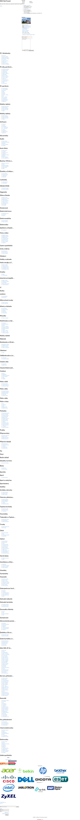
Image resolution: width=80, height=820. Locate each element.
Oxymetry (4, 629)
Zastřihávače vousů (5, 269)
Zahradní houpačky (5, 188)
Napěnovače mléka (5, 437)
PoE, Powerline (4, 655)
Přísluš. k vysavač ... (5, 581)
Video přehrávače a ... (5, 503)
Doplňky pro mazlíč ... (5, 281)
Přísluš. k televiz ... (5, 501)
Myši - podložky (4, 96)
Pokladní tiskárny (5, 419)
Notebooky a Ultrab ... (5, 58)
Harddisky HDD (4, 72)
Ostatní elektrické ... (5, 200)
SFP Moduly (4, 665)
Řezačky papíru (4, 711)
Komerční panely (5, 239)
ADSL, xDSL (4, 650)
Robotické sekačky (5, 462)
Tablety (3, 110)
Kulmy (3, 405)
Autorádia (4, 151)
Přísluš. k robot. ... (5, 580)
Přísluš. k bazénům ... (5, 166)
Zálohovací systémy (5, 694)
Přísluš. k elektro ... (5, 221)
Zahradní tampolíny (5, 189)
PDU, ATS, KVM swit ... (6, 654)
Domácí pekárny (5, 541)
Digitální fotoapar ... (5, 235)
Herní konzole (4, 721)
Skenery (3, 325)
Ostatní (3, 129)
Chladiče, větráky (5, 70)
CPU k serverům (5, 678)
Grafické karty (4, 71)
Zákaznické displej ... (5, 427)
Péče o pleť (4, 394)
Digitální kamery (5, 237)
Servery (3, 691)
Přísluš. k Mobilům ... (5, 108)
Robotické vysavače (5, 583)
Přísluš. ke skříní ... (5, 75)
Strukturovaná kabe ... (6, 667)
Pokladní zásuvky (5, 420)
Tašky (3, 614)
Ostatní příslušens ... (5, 680)
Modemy (3, 92)
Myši (3, 95)
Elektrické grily (4, 542)
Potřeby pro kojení (5, 385)
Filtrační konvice (5, 443)
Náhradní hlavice (5, 643)
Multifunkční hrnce (5, 213)
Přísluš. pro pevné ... (5, 76)
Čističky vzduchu (5, 174)
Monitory (3, 93)
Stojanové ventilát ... (5, 566)
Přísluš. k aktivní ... (5, 656)
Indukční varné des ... (5, 558)
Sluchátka (3, 145)
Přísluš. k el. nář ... (5, 201)
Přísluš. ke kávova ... (5, 438)
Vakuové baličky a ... (5, 551)
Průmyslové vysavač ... (6, 582)
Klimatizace (4, 564)
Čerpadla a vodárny (5, 604)
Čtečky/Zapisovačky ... (6, 413)
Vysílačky (3, 378)
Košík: (1, 808)
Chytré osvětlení (5, 492)
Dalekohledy (4, 374)
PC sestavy (4, 59)
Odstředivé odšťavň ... (6, 358)
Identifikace (4, 703)
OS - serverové (4, 128)
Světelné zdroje (4, 493)
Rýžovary (3, 215)
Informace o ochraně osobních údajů (28, 34)
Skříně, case (4, 78)
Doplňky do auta (5, 152)
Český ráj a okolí (8, 759)
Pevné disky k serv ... (5, 681)
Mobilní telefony (5, 107)
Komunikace (4, 704)
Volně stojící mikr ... (5, 303)
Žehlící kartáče (4, 406)
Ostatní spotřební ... (5, 748)
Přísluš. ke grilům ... (5, 253)
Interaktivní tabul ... (5, 238)
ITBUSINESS (28, 5)
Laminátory (4, 705)
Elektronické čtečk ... (5, 57)
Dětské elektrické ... (5, 640)
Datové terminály (5, 414)
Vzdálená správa (5, 131)
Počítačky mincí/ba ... (5, 418)
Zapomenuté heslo (5, 813)
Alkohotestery (4, 150)
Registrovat (7, 812)
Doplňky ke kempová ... (6, 375)
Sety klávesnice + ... (5, 99)
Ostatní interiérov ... (5, 284)
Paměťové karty (4, 749)
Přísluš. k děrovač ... (5, 709)
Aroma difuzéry (4, 173)
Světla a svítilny (4, 494)
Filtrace (3, 164)
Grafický (3, 125)
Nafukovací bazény (5, 165)
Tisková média (4, 715)
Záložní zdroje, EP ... (5, 695)
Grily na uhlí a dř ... (5, 252)
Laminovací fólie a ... (5, 706)
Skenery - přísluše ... (5, 326)
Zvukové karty (4, 83)
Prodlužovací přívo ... (5, 202)
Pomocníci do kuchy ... (6, 548)
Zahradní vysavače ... (5, 606)
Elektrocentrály (4, 197)
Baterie (3, 742)
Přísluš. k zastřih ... (5, 265)
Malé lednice (4, 297)
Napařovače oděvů (5, 634)
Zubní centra (4, 645)
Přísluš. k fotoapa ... (5, 240)
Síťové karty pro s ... (5, 692)
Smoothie (3, 310)
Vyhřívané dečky (5, 395)
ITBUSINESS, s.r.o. (3, 802)
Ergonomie (4, 701)
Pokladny (3, 421)
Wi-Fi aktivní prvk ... (5, 670)
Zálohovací (4, 132)
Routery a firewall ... (5, 663)
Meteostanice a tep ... (6, 283)
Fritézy (3, 543)
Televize (3, 502)
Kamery (3, 651)
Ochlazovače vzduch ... (6, 565)
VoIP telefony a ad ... (5, 716)
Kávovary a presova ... (5, 435)
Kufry (3, 612)
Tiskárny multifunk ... (5, 332)
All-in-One (4, 55)
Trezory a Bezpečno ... (6, 593)
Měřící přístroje (4, 199)
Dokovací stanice (5, 56)
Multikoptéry (4, 732)
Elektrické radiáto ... (5, 509)
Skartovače (4, 713)
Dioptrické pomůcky (5, 624)
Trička (3, 352)
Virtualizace (4, 130)
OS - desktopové (5, 127)
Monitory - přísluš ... (5, 94)
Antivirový (4, 124)
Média (3, 91)
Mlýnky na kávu (4, 436)
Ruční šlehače (4, 308)
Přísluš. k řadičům (5, 682)
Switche (3, 668)
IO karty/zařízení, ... (5, 89)
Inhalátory (4, 626)
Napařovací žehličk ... (5, 635)
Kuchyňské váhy (5, 546)
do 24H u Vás (26, 8)
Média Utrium (4, 679)
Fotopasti (3, 591)
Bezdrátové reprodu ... (6, 142)
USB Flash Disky (5, 100)
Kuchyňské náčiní (5, 544)
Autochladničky (4, 296)
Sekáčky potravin (5, 309)
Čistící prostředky (5, 532)
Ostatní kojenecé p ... (5, 384)
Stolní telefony (4, 714)
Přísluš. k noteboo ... (5, 60)
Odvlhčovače (4, 175)
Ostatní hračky (4, 275)
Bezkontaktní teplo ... (5, 519)
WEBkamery (4, 101)
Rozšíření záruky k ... (5, 324)
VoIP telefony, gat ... (5, 669)
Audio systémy (4, 141)
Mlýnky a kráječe (5, 547)
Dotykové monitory (5, 415)
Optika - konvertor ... (5, 653)
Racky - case (4, 685)
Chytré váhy (4, 363)
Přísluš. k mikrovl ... (5, 302)
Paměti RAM (4, 74)
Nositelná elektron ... (5, 733)
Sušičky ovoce (4, 549)
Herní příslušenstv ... (5, 722)
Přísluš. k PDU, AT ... (5, 657)
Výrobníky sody (4, 448)
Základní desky (4, 81)
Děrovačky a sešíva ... (5, 700)
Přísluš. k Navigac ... (5, 156)
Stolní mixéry (4, 311)
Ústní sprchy (4, 644)
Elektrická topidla (5, 508)
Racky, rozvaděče (5, 661)
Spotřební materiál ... (5, 327)
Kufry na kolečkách (5, 613)
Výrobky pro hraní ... (5, 736)
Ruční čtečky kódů (5, 422)
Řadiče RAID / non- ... (5, 687)
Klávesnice (4, 90)
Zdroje (3, 82)
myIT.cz (1, 803)
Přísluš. (3, 734)
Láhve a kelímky (4, 376)
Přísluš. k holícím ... (5, 264)
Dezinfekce (4, 623)
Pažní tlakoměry (5, 520)
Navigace (3, 155)
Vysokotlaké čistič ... (5, 605)
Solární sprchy (4, 167)
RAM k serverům (5, 688)
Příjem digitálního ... (5, 500)
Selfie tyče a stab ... (5, 109)
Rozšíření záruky (5, 664)
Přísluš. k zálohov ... (5, 683)
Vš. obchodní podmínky (26, 33)
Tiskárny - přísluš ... (5, 330)
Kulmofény (4, 404)
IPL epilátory (4, 230)
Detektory (4, 590)
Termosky (4, 445)
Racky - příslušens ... (5, 686)
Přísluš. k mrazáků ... (5, 317)
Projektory (4, 242)
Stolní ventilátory (5, 567)
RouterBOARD (4, 662)
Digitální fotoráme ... (5, 236)
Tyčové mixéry (4, 312)
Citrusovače (4, 357)
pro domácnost (4, 735)
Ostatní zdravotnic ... (5, 628)
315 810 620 (26, 24)
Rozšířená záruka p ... (5, 712)
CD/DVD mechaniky (5, 69)
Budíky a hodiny (4, 280)
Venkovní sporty (5, 477)
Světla (3, 377)
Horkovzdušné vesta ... (6, 526)
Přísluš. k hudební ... (5, 144)
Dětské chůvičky (5, 383)
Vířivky (3, 168)
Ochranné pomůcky (5, 627)
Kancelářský (4, 126)
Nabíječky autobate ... (5, 154)
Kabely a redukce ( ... (5, 73)
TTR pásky (4, 426)
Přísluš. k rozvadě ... (5, 658)
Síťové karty (4, 666)
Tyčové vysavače (5, 585)
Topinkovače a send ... (6, 550)
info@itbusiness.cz (28, 25)
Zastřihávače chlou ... (5, 266)
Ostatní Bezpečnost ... (6, 592)
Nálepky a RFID (4, 417)
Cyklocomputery (5, 181)
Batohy (3, 373)
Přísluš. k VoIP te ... (5, 710)
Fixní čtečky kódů (5, 416)
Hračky (3, 274)
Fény (3, 403)
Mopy (3, 533)
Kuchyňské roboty (5, 545)
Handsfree (4, 153)
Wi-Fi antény (4, 671)
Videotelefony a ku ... (5, 594)
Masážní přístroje (5, 393)
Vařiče (3, 559)
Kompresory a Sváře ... (6, 198)
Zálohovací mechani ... (5, 693)
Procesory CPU (4, 77)
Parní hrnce (4, 214)
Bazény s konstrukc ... (5, 163)
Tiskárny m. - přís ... (5, 331)
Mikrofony (4, 747)
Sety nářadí (4, 205)
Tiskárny (3, 329)
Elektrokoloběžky (5, 220)
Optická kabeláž (5, 652)
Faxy (3, 702)
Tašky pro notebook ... (6, 64)
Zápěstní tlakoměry (5, 521)
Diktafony (3, 143)
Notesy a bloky (4, 469)
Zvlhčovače (4, 176)
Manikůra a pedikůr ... (5, 392)
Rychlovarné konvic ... (5, 444)
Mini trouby (4, 527)
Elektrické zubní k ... (5, 730)
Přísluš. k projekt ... (5, 241)
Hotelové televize (5, 499)
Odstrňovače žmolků (5, 534)
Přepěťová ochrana (5, 345)
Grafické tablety (5, 88)
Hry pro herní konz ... (5, 723)
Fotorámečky (4, 282)
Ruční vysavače (4, 584)
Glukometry (4, 625)
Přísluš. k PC (4, 61)
